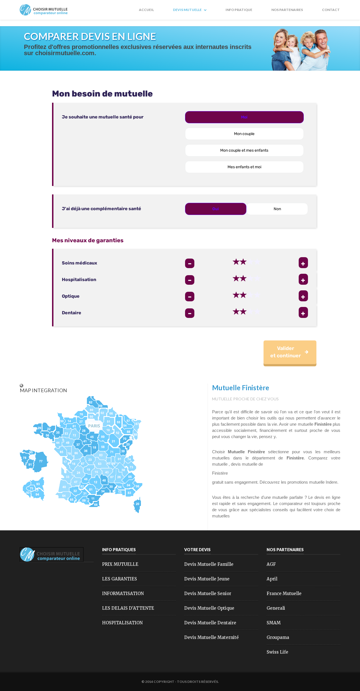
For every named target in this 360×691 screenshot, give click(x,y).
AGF (271, 564)
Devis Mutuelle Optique (209, 608)
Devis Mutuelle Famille (208, 564)
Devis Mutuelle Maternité (211, 637)
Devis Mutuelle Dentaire (210, 622)
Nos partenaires (287, 10)
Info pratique (239, 10)
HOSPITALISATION (122, 622)
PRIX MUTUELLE (120, 564)
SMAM (274, 622)
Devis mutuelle (187, 10)
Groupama (278, 637)
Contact (331, 10)
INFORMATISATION (123, 593)
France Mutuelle (284, 593)
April (272, 579)
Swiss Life (277, 652)
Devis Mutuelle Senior (207, 593)
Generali (276, 608)
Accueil (146, 10)
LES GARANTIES (119, 579)
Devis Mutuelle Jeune (207, 579)
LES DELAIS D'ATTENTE (128, 608)
